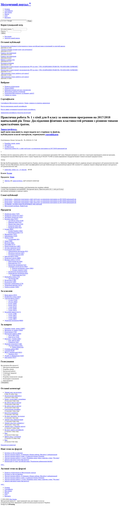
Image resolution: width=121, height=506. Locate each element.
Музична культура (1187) (16, 253)
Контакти (8, 17)
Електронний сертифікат (13, 409)
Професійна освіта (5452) (13, 296)
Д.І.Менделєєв (9, 147)
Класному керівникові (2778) (14, 283)
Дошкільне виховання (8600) (14, 320)
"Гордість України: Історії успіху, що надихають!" (17, 49)
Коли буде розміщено (11, 413)
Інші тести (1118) (13, 337)
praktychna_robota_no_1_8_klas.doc (16, 169)
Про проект (8, 12)
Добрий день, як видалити (13, 392)
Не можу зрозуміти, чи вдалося (15, 416)
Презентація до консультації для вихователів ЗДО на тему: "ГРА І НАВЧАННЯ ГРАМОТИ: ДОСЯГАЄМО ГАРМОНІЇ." (39, 66)
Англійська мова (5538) (15, 220)
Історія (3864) (9, 229)
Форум (7, 14)
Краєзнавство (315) (14, 263)
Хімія (12, 177)
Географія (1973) (10, 244)
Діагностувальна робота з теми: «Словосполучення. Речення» (24, 456)
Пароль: (4, 31)
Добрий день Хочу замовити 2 (14, 423)
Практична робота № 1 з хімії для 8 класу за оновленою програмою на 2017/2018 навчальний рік (36, 148)
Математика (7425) (11, 234)
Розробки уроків (8, 369)
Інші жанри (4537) (10, 357)
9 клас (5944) (12, 303)
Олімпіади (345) (13, 342)
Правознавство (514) (18, 275)
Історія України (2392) (15, 231)
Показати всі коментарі (8, 445)
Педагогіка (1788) (10, 280)
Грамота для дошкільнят (8, 53)
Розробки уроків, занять (12, 143)
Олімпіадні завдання (9, 373)
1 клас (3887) (12, 319)
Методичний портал (16, 4)
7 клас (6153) (12, 307)
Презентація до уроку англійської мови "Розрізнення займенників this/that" (29, 461)
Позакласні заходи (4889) (13, 258)
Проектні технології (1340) (13, 344)
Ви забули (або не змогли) (13, 402)
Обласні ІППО (9, 88)
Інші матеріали (8, 380)
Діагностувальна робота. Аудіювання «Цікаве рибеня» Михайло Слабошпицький (31, 454)
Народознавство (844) (15, 261)
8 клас (9, 173)
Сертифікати (9, 11)
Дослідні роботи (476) (15, 345)
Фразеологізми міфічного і (13, 396)
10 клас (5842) (12, 302)
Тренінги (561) (13, 354)
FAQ (6, 16)
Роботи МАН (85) (18, 347)
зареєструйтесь (17, 181)
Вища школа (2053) (11, 295)
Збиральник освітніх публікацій (15, 91)
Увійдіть (7, 181)
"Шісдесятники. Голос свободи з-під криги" (15, 73)
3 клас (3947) (12, 315)
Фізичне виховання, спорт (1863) (22, 268)
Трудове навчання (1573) (12, 248)
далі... (2, 464)
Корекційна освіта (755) (12, 277)
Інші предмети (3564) (11, 256)
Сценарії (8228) (9, 350)
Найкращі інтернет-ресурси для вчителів (18, 90)
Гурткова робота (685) (12, 349)
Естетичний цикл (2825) (12, 249)
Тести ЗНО (6, 375)
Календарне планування (11, 379)
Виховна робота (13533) (12, 260)
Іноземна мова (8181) (11, 219)
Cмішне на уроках (10, 95)
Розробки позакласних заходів (13, 377)
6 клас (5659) (12, 308)
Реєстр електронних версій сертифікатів (14, 106)
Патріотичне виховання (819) (17, 271)
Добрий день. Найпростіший (14, 419)
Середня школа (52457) (12, 298)
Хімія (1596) (8, 241)
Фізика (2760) (9, 237)
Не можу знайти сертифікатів (14, 430)
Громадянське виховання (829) (18, 273)
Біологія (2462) (9, 243)
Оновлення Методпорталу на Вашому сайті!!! (19, 93)
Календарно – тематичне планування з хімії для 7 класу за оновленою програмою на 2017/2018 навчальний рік (40, 201)
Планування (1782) (11, 332)
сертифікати (51, 134)
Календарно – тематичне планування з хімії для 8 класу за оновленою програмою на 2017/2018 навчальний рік (40, 202)
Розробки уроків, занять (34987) (15, 328)
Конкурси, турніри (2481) (13, 339)
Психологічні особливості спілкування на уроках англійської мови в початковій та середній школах (33, 46)
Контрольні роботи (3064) (13, 333)
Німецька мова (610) (14, 222)
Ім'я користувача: (7, 29)
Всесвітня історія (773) (15, 232)
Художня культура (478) (16, 254)
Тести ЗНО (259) (13, 335)
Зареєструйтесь (9, 129)
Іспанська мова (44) (14, 226)
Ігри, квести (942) (14, 340)
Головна (7, 9)
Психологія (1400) (10, 282)
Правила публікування (12, 86)
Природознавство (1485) (12, 246)
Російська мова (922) (15, 227)
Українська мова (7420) (12, 214)
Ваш (6, 433)
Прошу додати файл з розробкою (15, 399)
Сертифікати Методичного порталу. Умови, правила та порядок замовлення (25, 103)
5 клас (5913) (12, 310)
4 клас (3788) (12, 314)
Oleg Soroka (13, 499)
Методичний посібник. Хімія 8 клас (16, 206)
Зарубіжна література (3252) (14, 217)
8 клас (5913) (12, 305)
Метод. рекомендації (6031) (13, 352)
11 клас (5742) (12, 300)
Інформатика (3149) (11, 236)
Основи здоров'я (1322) (19, 270)
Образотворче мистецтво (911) (18, 251)
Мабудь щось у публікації (13, 436)
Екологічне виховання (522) (17, 265)
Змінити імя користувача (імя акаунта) (17, 459)
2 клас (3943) (12, 317)
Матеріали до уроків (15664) (14, 330)
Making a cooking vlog (8, 60)
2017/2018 (8, 145)
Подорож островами (7, 63)
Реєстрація (8, 36)
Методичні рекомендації (11, 367)
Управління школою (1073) (13, 285)
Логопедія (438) (13, 278)
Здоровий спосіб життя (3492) (18, 266)
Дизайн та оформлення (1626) (14, 356)
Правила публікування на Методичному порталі (20, 472)
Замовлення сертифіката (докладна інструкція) (16, 112)
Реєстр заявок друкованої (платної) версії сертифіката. (18, 109)
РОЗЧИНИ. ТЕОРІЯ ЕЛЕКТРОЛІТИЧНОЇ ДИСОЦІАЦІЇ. (23, 204)
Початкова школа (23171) (13, 312)
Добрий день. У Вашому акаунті (15, 426)
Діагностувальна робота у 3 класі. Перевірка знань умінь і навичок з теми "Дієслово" (32, 458)
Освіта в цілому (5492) (12, 287)
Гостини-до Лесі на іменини (14, 453)
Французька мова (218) (15, 224)
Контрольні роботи (9, 371)
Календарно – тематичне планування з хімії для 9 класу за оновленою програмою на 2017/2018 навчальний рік (40, 199)
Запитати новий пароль (12, 38)
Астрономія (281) (13, 239)
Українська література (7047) (14, 215)
